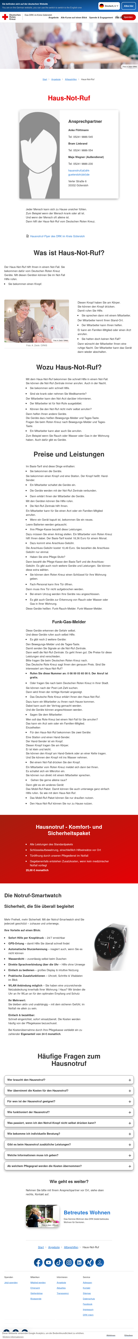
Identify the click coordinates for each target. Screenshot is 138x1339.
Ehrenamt (35, 1287)
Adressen (87, 1282)
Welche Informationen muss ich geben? (32, 1155)
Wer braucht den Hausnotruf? (26, 1080)
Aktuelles (61, 1287)
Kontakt (86, 1287)
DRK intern (88, 1314)
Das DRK (120, 17)
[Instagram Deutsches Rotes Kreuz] (69, 1262)
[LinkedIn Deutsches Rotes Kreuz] (79, 1262)
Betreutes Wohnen (87, 1212)
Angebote (54, 17)
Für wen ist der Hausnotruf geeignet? (31, 1101)
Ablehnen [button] (110, 1335)
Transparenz (63, 1293)
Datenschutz (89, 1298)
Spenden (128, 17)
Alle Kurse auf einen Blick (74, 17)
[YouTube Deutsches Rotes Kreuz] (48, 1262)
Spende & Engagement (101, 17)
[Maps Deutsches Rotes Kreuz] (99, 1262)
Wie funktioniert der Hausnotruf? (28, 1112)
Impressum (88, 1309)
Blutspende (35, 1298)
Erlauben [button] (129, 1335)
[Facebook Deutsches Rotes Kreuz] (38, 1262)
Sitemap (87, 1293)
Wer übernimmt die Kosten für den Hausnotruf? (37, 1090)
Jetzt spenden (11, 1282)
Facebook (87, 1304)
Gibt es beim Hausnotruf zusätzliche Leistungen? (39, 1144)
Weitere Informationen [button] (13, 1337)
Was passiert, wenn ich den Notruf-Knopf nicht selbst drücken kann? (51, 1123)
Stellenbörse (36, 1293)
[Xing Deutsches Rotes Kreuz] (89, 1262)
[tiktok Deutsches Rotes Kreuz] (58, 1262)
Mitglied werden (38, 1282)
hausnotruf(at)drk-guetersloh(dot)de (79, 172)
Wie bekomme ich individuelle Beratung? (33, 1133)
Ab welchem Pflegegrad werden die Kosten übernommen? (44, 1166)
